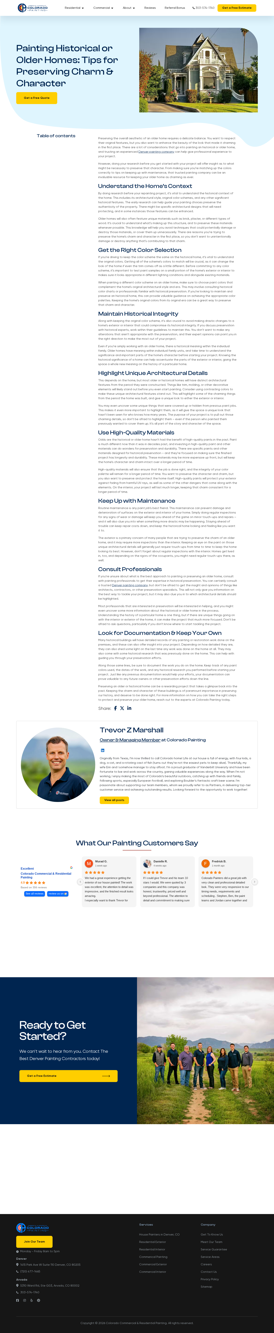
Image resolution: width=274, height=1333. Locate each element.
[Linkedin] (103, 750)
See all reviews (34, 893)
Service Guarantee (214, 1249)
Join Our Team (34, 1241)
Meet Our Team (211, 1242)
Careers (206, 1264)
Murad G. (101, 861)
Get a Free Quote (37, 98)
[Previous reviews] (80, 882)
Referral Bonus (175, 8)
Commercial (101, 8)
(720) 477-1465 (30, 1271)
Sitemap (206, 1286)
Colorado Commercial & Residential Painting (46, 875)
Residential (72, 8)
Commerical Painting (153, 1257)
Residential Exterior (152, 1242)
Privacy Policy (210, 1279)
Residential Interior (152, 1249)
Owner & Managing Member (130, 739)
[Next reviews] (254, 882)
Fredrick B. (219, 861)
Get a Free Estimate (237, 8)
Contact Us (209, 1272)
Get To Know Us (212, 1234)
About (127, 8)
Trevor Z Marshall (131, 730)
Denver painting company (156, 151)
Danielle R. (161, 861)
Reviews (150, 8)
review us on (56, 893)
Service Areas (210, 1257)
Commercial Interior (152, 1272)
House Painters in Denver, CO (159, 1234)
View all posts (114, 800)
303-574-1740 (205, 8)
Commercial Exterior (153, 1264)
